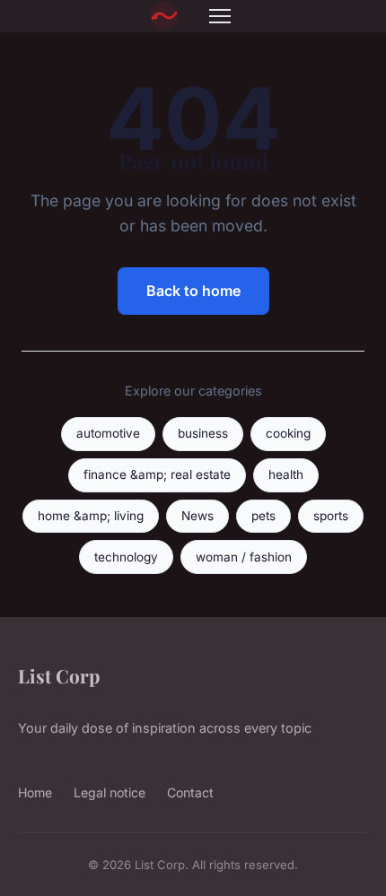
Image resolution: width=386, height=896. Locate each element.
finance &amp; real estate (157, 474)
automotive (108, 433)
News (197, 516)
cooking (288, 433)
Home (35, 792)
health (285, 474)
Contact (190, 792)
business (203, 433)
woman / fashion (244, 557)
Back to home (193, 291)
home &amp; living (91, 516)
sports (330, 516)
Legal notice (109, 792)
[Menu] (220, 16)
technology (126, 557)
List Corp (59, 675)
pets (263, 516)
